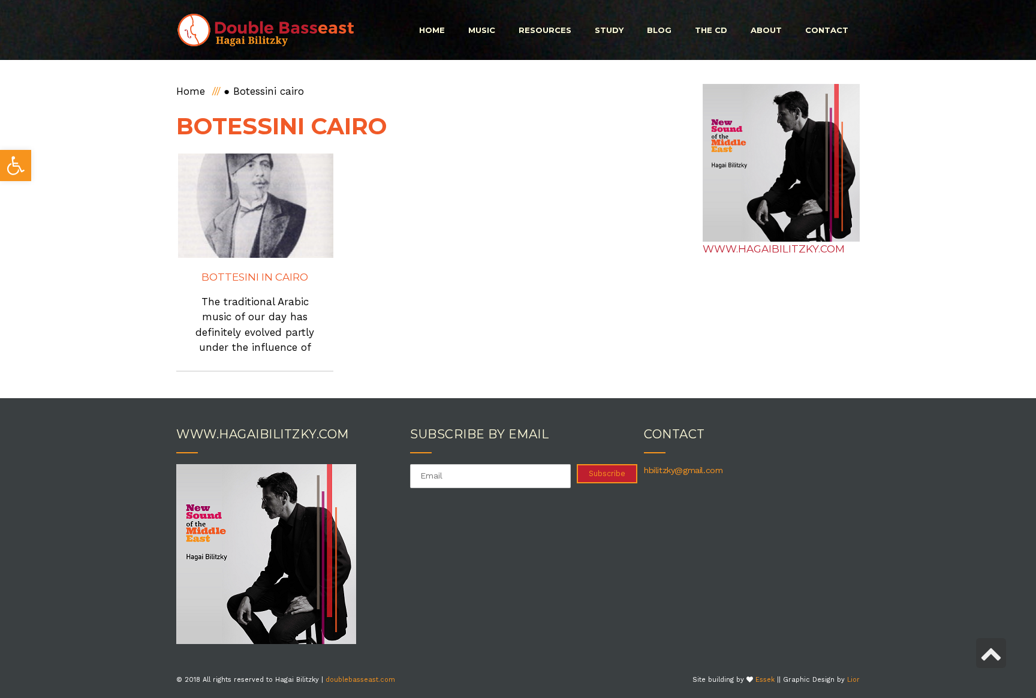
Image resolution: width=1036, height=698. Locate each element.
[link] (15, 165)
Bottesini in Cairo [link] (254, 277)
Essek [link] (765, 680)
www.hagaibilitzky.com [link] (774, 249)
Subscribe (607, 473)
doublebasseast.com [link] (360, 680)
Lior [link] (853, 680)
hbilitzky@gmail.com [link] (683, 470)
